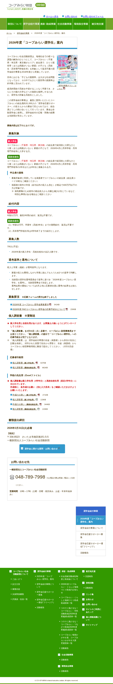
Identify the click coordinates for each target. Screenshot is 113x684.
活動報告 (84, 553)
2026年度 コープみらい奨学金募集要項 (31, 304)
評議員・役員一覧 (20, 599)
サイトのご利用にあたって (93, 610)
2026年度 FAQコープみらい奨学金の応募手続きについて (39, 309)
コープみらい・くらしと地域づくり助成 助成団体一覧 (70, 600)
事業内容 (16, 589)
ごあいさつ (17, 579)
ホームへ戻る (52, 16)
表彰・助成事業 (68, 571)
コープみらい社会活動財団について (20, 572)
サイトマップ (91, 625)
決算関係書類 (18, 594)
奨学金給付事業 (31, 24)
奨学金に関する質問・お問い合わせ (41, 449)
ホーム (9, 33)
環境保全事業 (81, 24)
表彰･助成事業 (48, 24)
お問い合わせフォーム (93, 16)
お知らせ (90, 599)
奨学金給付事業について (91, 528)
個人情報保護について (93, 618)
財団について (15, 24)
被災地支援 (97, 24)
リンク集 (90, 594)
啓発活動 (90, 583)
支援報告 (89, 576)
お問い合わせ (71, 16)
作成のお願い (25, 395)
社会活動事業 (64, 24)
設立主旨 (16, 584)
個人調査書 (24, 363)
